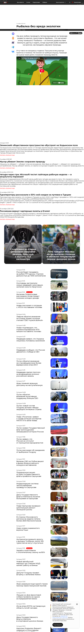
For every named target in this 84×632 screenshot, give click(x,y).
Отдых (23, 29)
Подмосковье (36, 2)
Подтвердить (57, 625)
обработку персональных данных (59, 616)
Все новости (20, 2)
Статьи (28, 2)
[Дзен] (75, 33)
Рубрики (45, 2)
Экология (19, 29)
